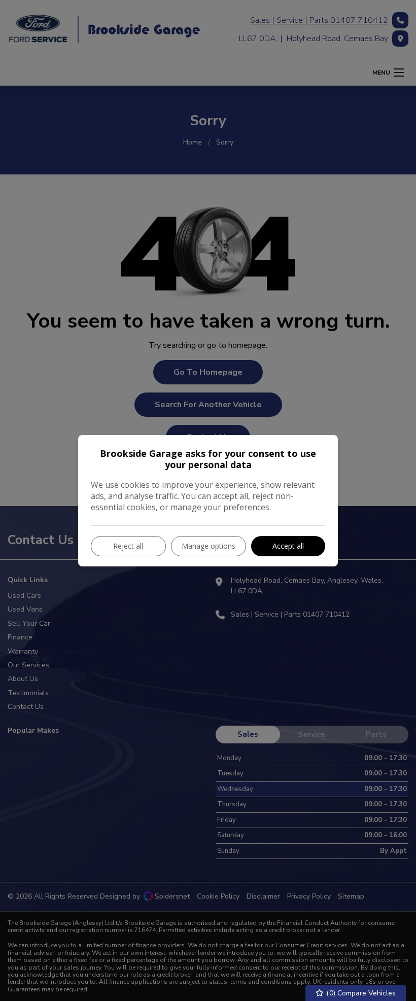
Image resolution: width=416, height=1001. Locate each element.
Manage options (208, 546)
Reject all (128, 546)
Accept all (288, 546)
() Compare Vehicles (360, 993)
